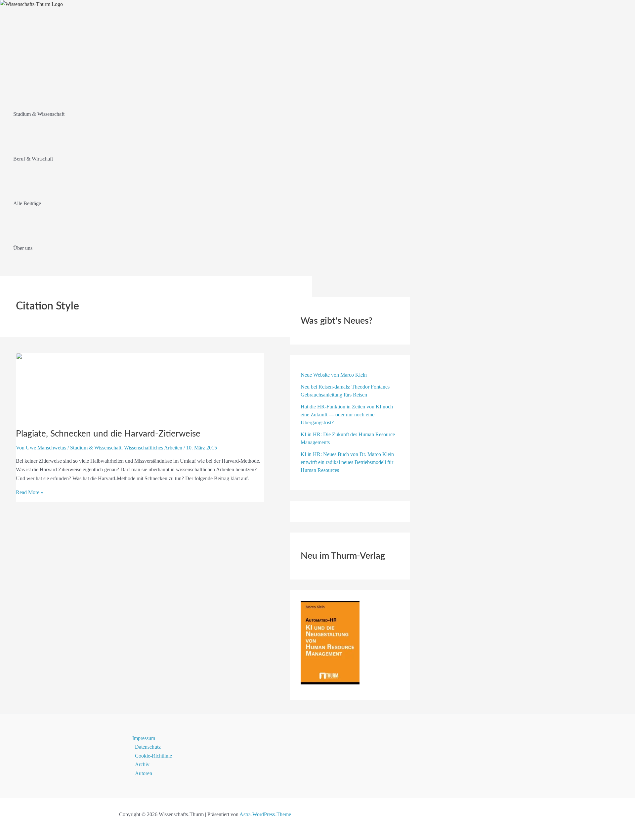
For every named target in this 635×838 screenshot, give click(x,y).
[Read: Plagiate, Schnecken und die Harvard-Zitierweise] (49, 417)
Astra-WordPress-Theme (265, 814)
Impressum (143, 738)
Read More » (29, 492)
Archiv (142, 764)
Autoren (143, 773)
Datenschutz (148, 747)
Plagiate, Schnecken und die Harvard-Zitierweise (108, 434)
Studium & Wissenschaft (95, 447)
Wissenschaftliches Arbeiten (153, 447)
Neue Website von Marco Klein (334, 375)
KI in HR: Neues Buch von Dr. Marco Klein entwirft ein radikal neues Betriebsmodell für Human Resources (347, 462)
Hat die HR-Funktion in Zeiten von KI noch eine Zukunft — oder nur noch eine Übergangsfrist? (347, 414)
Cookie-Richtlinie (153, 756)
